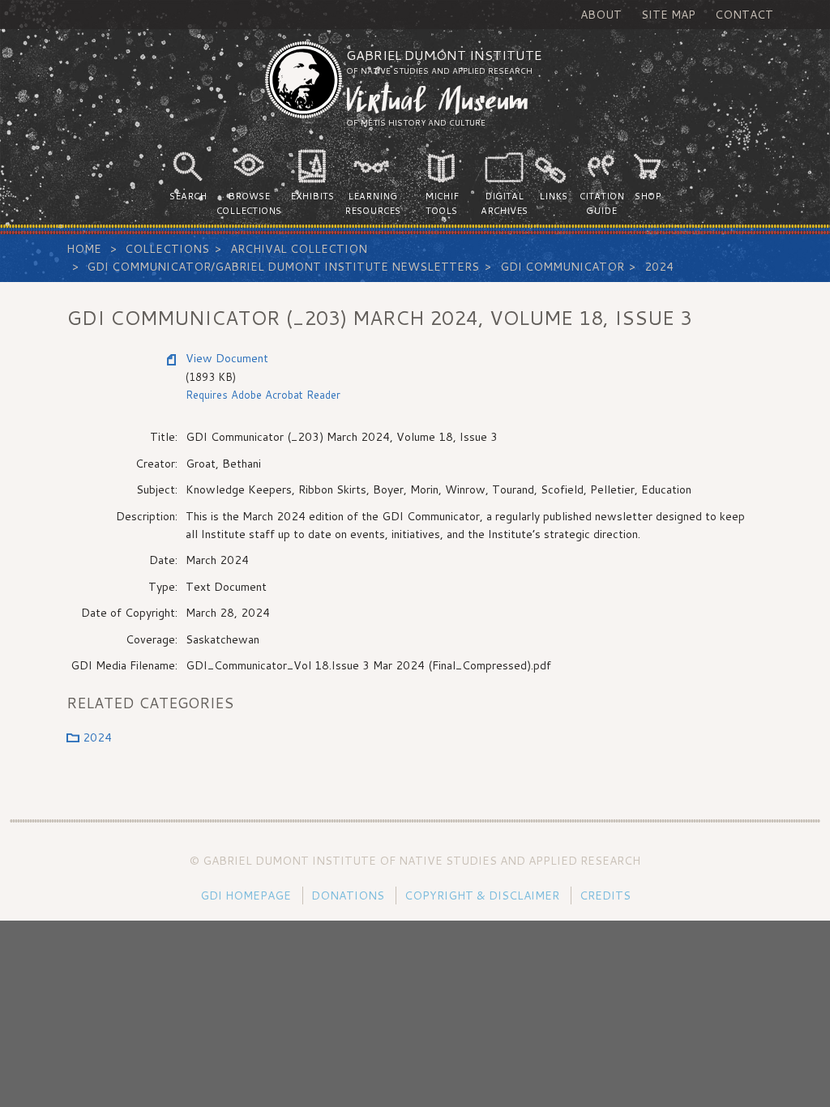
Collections (167, 249)
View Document (227, 358)
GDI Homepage (245, 895)
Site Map (668, 14)
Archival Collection (298, 249)
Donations (347, 895)
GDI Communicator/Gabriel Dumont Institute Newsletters (283, 267)
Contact (744, 14)
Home (83, 249)
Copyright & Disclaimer (481, 895)
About (601, 14)
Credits (605, 895)
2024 (659, 267)
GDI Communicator (562, 267)
